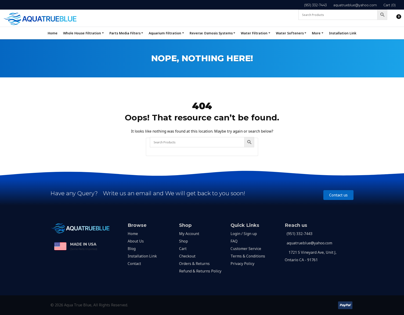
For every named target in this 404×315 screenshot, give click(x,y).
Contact (134, 263)
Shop (183, 241)
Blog (132, 248)
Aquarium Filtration (165, 33)
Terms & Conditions (248, 256)
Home (53, 33)
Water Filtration (254, 33)
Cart (183, 248)
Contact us (338, 195)
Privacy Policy (242, 263)
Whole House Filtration (82, 33)
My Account (189, 233)
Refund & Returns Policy (200, 271)
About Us (136, 241)
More (316, 33)
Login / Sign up (244, 233)
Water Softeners (290, 33)
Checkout (187, 256)
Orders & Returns (194, 263)
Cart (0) (389, 5)
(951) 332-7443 (315, 5)
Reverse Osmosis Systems (211, 33)
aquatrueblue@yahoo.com (355, 5)
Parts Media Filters (125, 33)
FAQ (234, 241)
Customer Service (246, 248)
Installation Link (342, 33)
